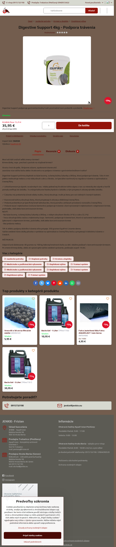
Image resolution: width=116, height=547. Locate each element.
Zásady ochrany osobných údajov (74, 541)
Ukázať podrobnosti (32, 542)
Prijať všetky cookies (32, 535)
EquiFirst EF (15, 144)
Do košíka (83, 125)
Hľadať (91, 10)
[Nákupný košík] (103, 10)
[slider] (62, 32)
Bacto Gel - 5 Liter (12, 382)
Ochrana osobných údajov (70, 465)
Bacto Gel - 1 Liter (49, 330)
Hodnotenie (49, 32)
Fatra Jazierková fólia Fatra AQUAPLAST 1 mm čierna (91, 331)
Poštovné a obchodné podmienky (73, 460)
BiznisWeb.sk (66, 545)
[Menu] (110, 10)
